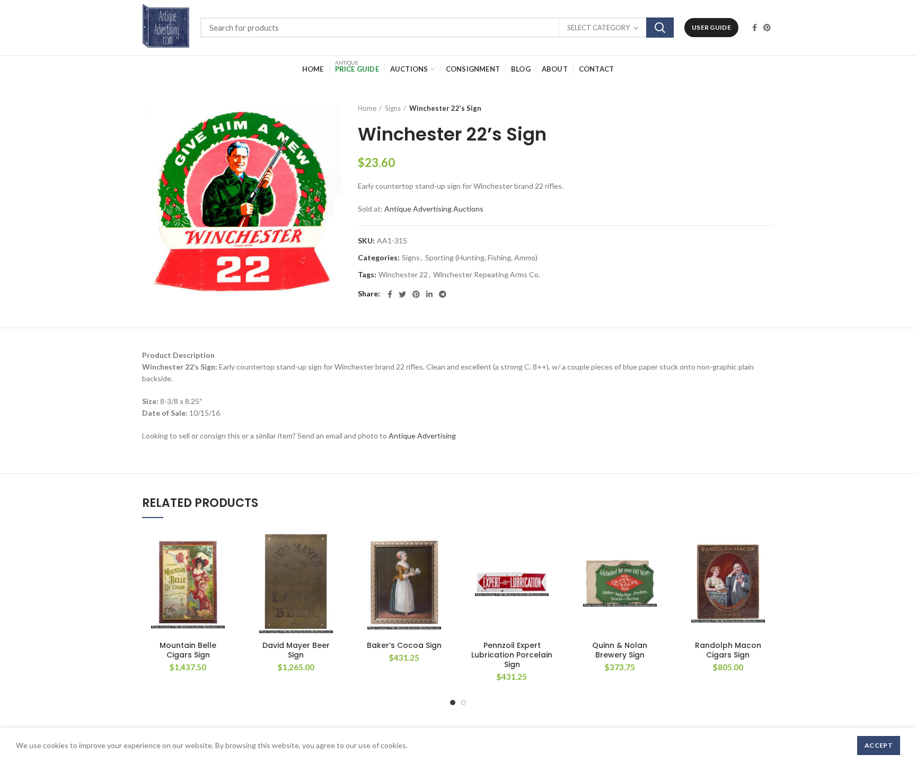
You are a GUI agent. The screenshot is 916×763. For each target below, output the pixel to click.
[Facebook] (754, 27)
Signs (393, 108)
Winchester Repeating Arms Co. (486, 274)
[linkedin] (429, 294)
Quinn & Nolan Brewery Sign (619, 650)
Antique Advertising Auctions (433, 208)
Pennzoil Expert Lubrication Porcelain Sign (511, 655)
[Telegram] (443, 294)
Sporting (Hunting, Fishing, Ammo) (481, 257)
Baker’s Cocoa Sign (404, 645)
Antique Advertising (422, 435)
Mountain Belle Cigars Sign (188, 650)
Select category (598, 27)
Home (367, 108)
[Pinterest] (767, 27)
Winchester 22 (403, 274)
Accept (879, 745)
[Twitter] (402, 294)
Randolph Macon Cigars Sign (728, 650)
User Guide (711, 27)
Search (660, 27)
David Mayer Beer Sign (296, 650)
